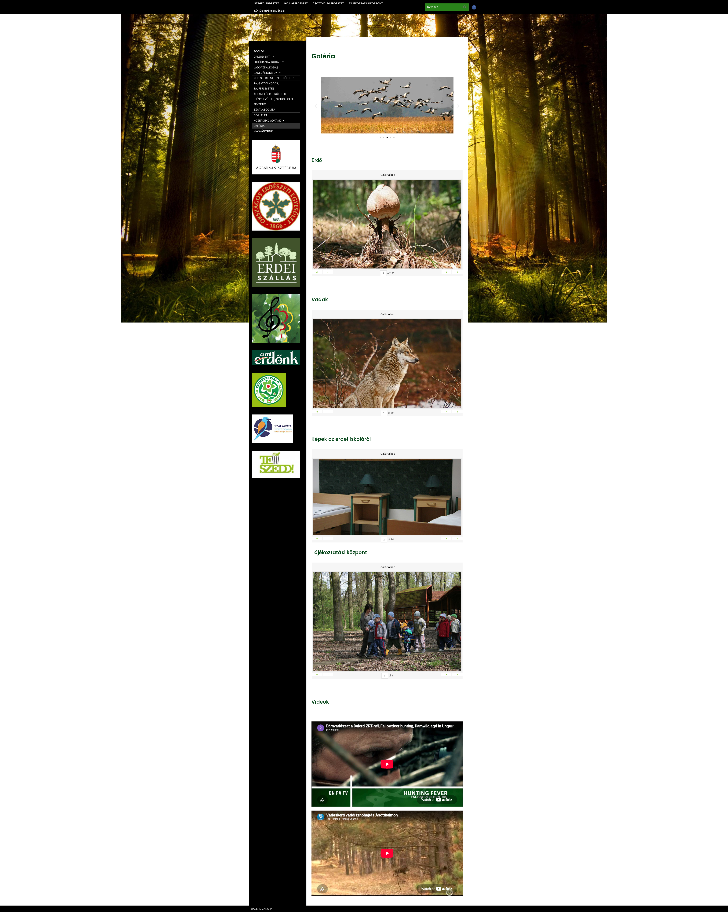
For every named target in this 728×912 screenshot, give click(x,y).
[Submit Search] (465, 7)
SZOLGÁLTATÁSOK (265, 72)
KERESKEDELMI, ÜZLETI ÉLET (272, 78)
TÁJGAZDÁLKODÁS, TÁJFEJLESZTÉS (266, 86)
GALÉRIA (259, 125)
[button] (380, 137)
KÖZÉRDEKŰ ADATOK (267, 120)
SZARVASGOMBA (264, 109)
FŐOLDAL (260, 51)
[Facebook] (474, 7)
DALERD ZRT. (262, 56)
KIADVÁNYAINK (263, 131)
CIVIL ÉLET (260, 115)
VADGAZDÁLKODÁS (266, 67)
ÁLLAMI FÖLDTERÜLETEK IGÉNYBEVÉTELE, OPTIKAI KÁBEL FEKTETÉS (274, 99)
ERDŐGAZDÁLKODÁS (267, 62)
